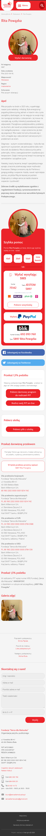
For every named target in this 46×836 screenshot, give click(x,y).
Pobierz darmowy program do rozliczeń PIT (23, 393)
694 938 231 (13, 781)
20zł (18, 258)
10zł (8, 258)
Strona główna (5, 14)
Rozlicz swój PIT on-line (23, 402)
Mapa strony (23, 816)
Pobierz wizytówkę (23, 304)
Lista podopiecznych (23, 648)
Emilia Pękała (23, 641)
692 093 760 (13, 777)
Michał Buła (23, 656)
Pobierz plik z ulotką (23, 429)
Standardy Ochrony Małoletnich (23, 825)
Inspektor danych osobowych (12, 768)
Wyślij (35, 719)
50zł (28, 258)
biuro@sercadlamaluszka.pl (16, 794)
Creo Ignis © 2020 (29, 832)
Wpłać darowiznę (23, 57)
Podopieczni (16, 14)
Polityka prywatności (23, 820)
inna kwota (38, 258)
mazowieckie (6, 86)
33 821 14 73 (12, 785)
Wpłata (14, 316)
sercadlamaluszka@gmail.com (17, 799)
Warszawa (5, 80)
